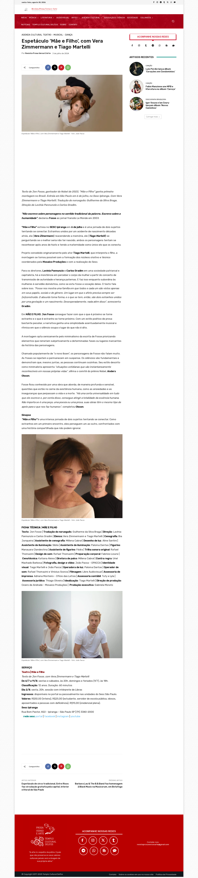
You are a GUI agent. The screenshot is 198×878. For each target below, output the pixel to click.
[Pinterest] (61, 67)
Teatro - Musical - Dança (57, 35)
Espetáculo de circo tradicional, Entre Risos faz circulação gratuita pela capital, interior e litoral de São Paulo (45, 786)
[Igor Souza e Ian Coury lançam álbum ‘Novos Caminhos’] (136, 104)
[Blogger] (166, 45)
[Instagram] (157, 2)
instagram (63, 716)
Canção (149, 66)
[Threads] (174, 2)
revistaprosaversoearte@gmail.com (153, 844)
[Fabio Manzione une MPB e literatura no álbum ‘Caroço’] (136, 86)
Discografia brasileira (156, 99)
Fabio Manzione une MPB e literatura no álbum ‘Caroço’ (161, 87)
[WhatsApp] (171, 2)
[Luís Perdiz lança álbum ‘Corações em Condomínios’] (136, 69)
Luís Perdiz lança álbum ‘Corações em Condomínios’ (160, 70)
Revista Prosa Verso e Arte (38, 53)
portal (39, 716)
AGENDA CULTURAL (32, 35)
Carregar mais (152, 116)
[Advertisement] (72, 163)
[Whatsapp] (159, 45)
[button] (173, 21)
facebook (49, 716)
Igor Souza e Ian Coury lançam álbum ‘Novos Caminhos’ (157, 105)
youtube (75, 716)
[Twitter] (103, 840)
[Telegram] (160, 2)
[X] (167, 2)
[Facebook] (154, 2)
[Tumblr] (164, 2)
